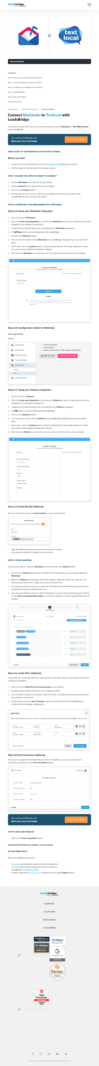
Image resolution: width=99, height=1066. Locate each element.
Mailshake (15, 864)
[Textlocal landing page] (70, 35)
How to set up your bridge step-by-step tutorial (25, 77)
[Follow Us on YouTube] (57, 1054)
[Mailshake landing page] (28, 35)
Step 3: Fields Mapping (16, 92)
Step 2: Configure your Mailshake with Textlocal (25, 87)
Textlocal (15, 867)
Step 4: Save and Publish (17, 97)
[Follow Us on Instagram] (41, 1054)
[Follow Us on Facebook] (32, 1054)
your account (35, 872)
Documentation (17, 61)
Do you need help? (15, 101)
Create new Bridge (58, 164)
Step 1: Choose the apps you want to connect (24, 82)
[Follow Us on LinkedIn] (49, 1054)
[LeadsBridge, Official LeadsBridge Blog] (17, 4)
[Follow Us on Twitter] (66, 1054)
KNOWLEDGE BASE (30, 869)
